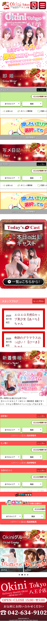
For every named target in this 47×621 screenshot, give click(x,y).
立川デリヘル (16, 137)
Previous (2, 560)
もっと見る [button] (38, 301)
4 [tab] (27, 574)
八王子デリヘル (16, 435)
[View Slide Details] (11, 560)
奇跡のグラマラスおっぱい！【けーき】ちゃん (27, 341)
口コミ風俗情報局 (28, 137)
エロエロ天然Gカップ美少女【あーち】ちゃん (27, 318)
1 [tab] (19, 574)
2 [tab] (22, 574)
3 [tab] (25, 574)
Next (44, 560)
